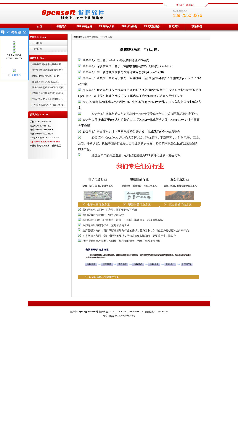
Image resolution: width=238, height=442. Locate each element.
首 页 (39, 26)
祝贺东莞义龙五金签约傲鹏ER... (47, 99)
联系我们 (190, 5)
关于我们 (180, 5)
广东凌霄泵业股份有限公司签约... (48, 104)
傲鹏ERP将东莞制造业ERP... (46, 76)
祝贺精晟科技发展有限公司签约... (48, 93)
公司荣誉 (37, 48)
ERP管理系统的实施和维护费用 (47, 70)
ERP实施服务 (152, 26)
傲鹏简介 (62, 26)
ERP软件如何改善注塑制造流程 (47, 87)
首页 (87, 37)
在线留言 (16, 75)
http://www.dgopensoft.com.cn (45, 141)
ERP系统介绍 (84, 26)
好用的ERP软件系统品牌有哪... (47, 64)
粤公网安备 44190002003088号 (119, 315)
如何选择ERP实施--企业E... (45, 81)
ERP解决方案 (107, 26)
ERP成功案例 (129, 26)
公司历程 (37, 43)
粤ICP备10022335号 (88, 311)
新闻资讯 (174, 26)
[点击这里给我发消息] (14, 43)
